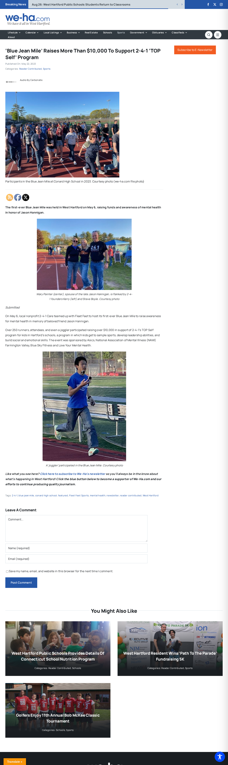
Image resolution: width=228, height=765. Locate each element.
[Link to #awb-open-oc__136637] (209, 35)
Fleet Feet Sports (79, 495)
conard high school (46, 495)
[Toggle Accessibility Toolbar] (219, 756)
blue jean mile (26, 495)
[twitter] (214, 4)
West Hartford (151, 495)
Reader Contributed (30, 68)
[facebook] (208, 4)
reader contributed (130, 495)
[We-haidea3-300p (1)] (27, 15)
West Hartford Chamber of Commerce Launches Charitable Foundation (87, 4)
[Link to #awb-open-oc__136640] (217, 35)
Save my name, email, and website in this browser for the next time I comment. (61, 571)
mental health (97, 495)
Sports (46, 68)
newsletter (113, 495)
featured (63, 495)
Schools (76, 668)
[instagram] (221, 4)
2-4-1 (14, 495)
